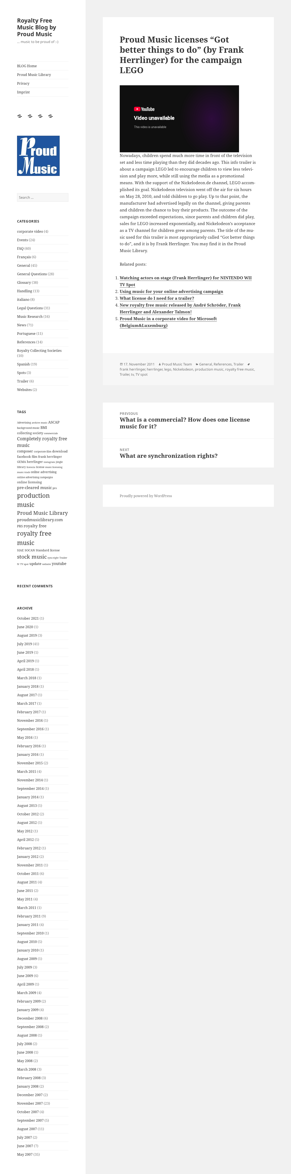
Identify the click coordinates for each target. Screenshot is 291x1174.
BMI (43, 427)
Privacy (23, 83)
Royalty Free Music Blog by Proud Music (36, 27)
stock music (32, 556)
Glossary (24, 282)
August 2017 (27, 695)
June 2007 (25, 1146)
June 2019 (25, 652)
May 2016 (25, 737)
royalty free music (239, 369)
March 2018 (26, 678)
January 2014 (28, 797)
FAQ (20, 248)
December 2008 (30, 1018)
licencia (31, 467)
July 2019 (24, 644)
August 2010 (27, 941)
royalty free (35, 525)
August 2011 (27, 882)
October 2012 (28, 814)
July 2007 (24, 1137)
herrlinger (35, 461)
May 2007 (25, 1154)
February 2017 (29, 712)
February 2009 (29, 1001)
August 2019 (27, 635)
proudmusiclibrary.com (40, 519)
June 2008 (25, 1052)
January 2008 (28, 1086)
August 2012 (27, 822)
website (46, 564)
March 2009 (26, 992)
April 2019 (25, 661)
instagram (49, 462)
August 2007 (27, 1129)
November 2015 (30, 763)
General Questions (32, 274)
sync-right (53, 557)
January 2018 (28, 686)
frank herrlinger (50, 457)
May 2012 (25, 831)
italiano (23, 299)
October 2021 (28, 618)
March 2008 (26, 1069)
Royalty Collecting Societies (39, 350)
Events (22, 240)
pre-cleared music (34, 487)
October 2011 (28, 873)
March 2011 (26, 907)
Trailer (23, 381)
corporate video (30, 231)
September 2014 (30, 788)
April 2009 (25, 984)
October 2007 (28, 1112)
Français (24, 257)
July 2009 (24, 967)
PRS (20, 526)
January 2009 (28, 1009)
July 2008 (24, 1043)
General (23, 265)
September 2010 (30, 933)
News (21, 325)
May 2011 (25, 899)
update (35, 563)
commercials (51, 433)
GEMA (21, 462)
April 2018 (25, 669)
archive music (39, 422)
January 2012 (28, 856)
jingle (59, 462)
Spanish (23, 364)
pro (55, 488)
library (21, 467)
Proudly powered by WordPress (146, 496)
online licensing (29, 482)
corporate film (42, 451)
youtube (59, 563)
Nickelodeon (183, 369)
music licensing (53, 467)
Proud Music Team (177, 364)
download (60, 451)
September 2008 (30, 1026)
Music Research (30, 316)
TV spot (24, 564)
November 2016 (30, 720)
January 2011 (28, 924)
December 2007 (30, 1095)
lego (167, 369)
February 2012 (29, 848)
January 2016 (28, 754)
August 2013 (27, 805)
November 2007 (30, 1103)
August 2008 (27, 1035)
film (34, 457)
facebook (24, 456)
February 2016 (29, 746)
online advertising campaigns (35, 477)
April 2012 (25, 839)
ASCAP (53, 422)
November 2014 (30, 780)
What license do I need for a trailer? (157, 298)
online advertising (44, 472)
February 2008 (29, 1078)
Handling (24, 291)
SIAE (20, 550)
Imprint (23, 92)
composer (25, 451)
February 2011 (29, 916)
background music (28, 428)
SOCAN (30, 550)
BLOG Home (27, 66)
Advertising (24, 422)
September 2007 (30, 1120)
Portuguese (26, 333)
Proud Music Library (34, 74)
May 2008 (25, 1060)
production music (209, 369)
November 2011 (30, 865)
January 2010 (28, 950)
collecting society (30, 433)
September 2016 (30, 729)
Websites (24, 389)
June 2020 (25, 627)
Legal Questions (30, 308)
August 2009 (27, 958)
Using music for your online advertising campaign (171, 291)
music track (23, 472)
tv (18, 564)
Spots (21, 372)
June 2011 (25, 890)
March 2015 (26, 771)
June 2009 (25, 975)
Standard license (48, 550)
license (40, 467)
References (26, 342)
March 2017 (26, 703)
